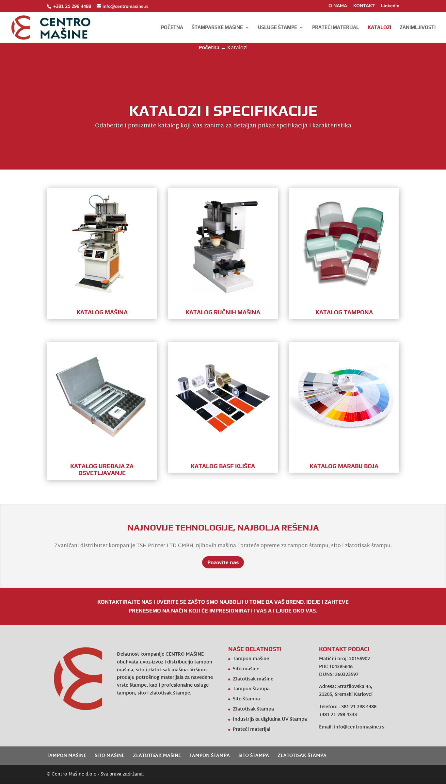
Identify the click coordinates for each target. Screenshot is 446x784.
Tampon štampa (251, 689)
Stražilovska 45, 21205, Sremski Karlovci (346, 691)
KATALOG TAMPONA (344, 312)
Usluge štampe (277, 27)
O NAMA (337, 6)
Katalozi (379, 27)
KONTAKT (364, 6)
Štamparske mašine (217, 27)
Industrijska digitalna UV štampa (270, 719)
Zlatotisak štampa (253, 709)
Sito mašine (246, 669)
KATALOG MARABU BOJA (344, 466)
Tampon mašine (251, 659)
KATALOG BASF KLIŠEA (223, 466)
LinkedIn (390, 6)
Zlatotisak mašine (253, 679)
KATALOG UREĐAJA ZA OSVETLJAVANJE (102, 470)
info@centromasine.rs (359, 727)
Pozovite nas (223, 562)
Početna (172, 27)
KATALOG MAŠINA (102, 312)
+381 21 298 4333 (338, 715)
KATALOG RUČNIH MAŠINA (222, 312)
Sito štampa (246, 699)
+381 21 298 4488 (72, 6)
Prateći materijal (335, 27)
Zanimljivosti (418, 27)
